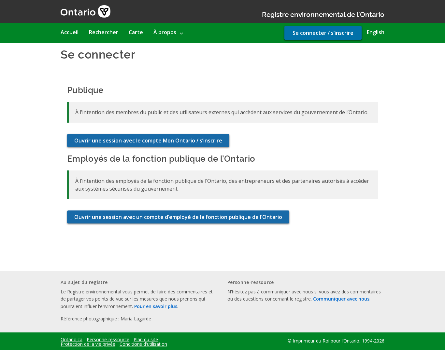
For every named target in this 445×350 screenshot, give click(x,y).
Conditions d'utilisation (143, 344)
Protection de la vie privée (88, 344)
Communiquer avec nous (341, 299)
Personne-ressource (108, 339)
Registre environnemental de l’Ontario (323, 14)
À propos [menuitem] (164, 32)
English (375, 32)
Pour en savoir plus (155, 306)
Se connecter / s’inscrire (323, 32)
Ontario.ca (71, 339)
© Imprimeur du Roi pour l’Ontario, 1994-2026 (336, 341)
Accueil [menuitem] (70, 32)
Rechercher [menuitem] (103, 32)
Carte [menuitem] (136, 32)
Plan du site (146, 339)
